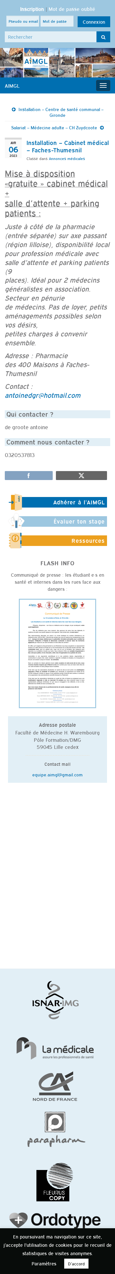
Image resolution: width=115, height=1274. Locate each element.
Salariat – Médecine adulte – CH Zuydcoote (54, 127)
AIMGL (12, 85)
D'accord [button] (76, 1263)
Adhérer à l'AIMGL (79, 502)
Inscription (32, 8)
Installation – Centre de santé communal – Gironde (61, 112)
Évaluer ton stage (79, 521)
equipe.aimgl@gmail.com (57, 774)
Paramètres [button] (44, 1263)
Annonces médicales (67, 158)
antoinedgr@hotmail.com (42, 395)
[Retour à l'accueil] (57, 62)
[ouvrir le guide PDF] (57, 653)
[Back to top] (101, 1260)
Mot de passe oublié (72, 8)
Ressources (88, 540)
